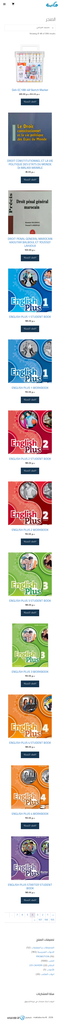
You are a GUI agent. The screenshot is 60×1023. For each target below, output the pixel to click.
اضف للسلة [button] (30, 102)
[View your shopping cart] (13, 4)
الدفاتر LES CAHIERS (41, 965)
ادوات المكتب (47, 974)
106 (46, 920)
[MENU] (4, 4)
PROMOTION (42, 957)
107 (40, 920)
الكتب (51, 961)
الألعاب (50, 970)
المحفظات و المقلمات (42, 948)
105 (52, 920)
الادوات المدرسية (45, 952)
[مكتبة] (52, 4)
